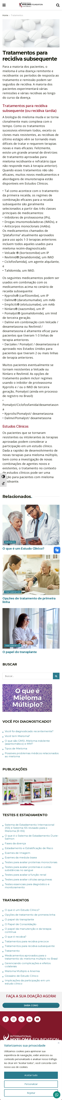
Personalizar (31, 1084)
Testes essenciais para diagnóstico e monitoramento (27, 886)
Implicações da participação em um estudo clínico (27, 982)
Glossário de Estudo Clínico (21, 975)
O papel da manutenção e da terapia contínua (28, 930)
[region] (31, 1070)
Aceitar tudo (31, 1075)
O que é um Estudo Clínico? (23, 548)
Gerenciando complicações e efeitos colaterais (28, 965)
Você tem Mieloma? (17, 736)
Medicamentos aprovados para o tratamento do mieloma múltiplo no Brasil (31, 957)
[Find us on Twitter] (21, 1019)
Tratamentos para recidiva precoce (27, 941)
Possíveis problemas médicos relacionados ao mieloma (32, 755)
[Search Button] (58, 5)
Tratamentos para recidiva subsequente (30, 946)
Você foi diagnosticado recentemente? (29, 731)
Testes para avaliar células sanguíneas (28, 879)
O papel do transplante (19, 652)
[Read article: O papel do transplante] (31, 628)
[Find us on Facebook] (5, 1019)
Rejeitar (31, 1092)
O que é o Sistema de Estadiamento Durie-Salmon (32, 837)
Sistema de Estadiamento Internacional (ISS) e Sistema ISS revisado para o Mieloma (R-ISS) (29, 827)
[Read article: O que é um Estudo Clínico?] (31, 525)
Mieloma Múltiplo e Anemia (22, 971)
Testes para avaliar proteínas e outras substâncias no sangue (28, 868)
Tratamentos (17, 15)
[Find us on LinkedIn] (29, 1019)
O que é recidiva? (15, 936)
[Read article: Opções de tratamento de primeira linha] (31, 575)
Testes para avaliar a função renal (25, 874)
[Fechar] (59, 1043)
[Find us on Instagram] (13, 1019)
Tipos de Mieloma (16, 748)
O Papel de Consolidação (20, 924)
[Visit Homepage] (31, 5)
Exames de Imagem (17, 852)
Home (5, 15)
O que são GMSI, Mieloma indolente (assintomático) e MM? (27, 742)
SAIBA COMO (31, 1005)
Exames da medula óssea (21, 857)
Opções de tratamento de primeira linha (30, 914)
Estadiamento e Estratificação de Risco (29, 848)
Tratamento (12, 950)
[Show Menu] (4, 5)
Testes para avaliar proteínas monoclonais (31, 862)
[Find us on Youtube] (37, 1019)
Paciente (10, 542)
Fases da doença (15, 843)
